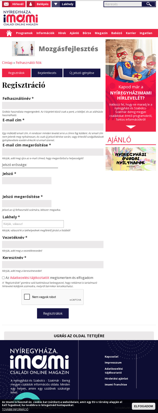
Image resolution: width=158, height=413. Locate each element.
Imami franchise (116, 384)
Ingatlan (146, 33)
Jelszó (9, 173)
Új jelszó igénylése (82, 73)
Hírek (62, 33)
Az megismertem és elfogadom (49, 278)
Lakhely (67, 4)
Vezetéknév (14, 237)
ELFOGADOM (143, 406)
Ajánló (74, 33)
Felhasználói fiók (29, 62)
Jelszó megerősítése (22, 196)
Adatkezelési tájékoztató (114, 370)
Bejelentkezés (47, 73)
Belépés (43, 4)
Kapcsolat (111, 356)
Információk (45, 33)
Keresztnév (14, 257)
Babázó (116, 33)
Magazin (101, 33)
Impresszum (113, 362)
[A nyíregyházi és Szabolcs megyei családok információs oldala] (21, 18)
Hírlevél (17, 4)
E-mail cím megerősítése (26, 145)
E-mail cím (13, 119)
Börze (87, 33)
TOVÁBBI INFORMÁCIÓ (15, 409)
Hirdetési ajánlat (116, 378)
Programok (24, 33)
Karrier (131, 33)
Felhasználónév (18, 98)
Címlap (9, 33)
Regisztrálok (16, 73)
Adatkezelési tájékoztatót (29, 277)
